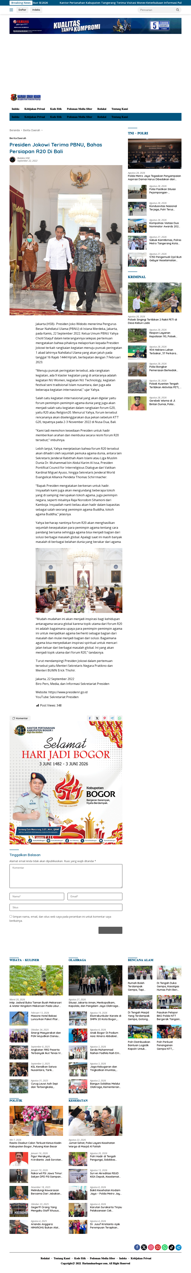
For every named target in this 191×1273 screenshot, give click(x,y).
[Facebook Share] (90, 718)
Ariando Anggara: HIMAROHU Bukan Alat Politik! (44, 1225)
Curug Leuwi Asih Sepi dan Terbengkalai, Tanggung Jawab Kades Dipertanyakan (46, 1085)
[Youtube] (158, 1247)
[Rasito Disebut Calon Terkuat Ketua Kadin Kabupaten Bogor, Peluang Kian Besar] (36, 1121)
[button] (177, 10)
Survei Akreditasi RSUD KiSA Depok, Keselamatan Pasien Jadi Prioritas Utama (106, 1175)
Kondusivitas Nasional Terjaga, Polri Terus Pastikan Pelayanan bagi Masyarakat (164, 207)
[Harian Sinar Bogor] (25, 97)
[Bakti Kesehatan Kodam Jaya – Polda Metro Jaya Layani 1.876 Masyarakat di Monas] (78, 1193)
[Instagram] (151, 1247)
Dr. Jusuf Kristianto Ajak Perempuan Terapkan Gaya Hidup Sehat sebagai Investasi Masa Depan (105, 1225)
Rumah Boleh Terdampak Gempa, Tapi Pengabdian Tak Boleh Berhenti (138, 986)
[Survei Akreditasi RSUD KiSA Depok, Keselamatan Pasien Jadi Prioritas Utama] (78, 1176)
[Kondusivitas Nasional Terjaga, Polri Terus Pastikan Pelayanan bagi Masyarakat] (137, 209)
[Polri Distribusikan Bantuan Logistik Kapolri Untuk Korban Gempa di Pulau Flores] (140, 1032)
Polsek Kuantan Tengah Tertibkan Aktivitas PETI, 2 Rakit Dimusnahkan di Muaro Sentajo (165, 385)
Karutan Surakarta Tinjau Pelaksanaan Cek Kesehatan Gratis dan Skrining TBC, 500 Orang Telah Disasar (106, 1209)
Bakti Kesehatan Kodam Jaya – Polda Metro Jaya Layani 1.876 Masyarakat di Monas (106, 1192)
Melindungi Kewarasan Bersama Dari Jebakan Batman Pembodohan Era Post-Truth (45, 1192)
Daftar (22, 9)
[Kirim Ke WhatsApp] (119, 718)
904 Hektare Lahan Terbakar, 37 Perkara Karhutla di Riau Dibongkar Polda (162, 351)
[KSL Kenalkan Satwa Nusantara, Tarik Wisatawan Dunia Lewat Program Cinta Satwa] (19, 1069)
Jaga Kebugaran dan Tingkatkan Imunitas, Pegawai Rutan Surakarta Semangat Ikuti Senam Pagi (106, 1068)
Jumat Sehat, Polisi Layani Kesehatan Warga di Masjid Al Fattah (92, 1144)
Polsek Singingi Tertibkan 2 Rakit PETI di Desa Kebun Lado (152, 321)
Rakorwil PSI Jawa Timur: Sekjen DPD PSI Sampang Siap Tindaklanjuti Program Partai (46, 1175)
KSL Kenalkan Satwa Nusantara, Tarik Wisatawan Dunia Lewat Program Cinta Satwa (46, 1068)
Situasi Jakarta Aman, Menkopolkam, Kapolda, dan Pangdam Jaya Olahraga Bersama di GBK (93, 1004)
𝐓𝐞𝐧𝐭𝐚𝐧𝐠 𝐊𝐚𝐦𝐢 (120, 109)
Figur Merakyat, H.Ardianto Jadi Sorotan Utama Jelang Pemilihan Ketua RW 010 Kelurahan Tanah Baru (46, 1158)
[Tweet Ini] (97, 718)
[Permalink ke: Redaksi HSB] (12, 159)
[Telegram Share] (112, 718)
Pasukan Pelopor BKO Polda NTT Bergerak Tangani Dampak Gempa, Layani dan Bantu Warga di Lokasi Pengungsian (168, 1016)
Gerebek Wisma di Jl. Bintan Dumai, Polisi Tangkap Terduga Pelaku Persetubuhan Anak (165, 402)
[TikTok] (172, 1247)
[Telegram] (178, 1247)
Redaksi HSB (23, 158)
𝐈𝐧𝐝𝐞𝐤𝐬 (15, 109)
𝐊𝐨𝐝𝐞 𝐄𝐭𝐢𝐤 (56, 109)
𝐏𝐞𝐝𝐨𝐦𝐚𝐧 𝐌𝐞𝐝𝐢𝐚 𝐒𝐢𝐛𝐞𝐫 (79, 109)
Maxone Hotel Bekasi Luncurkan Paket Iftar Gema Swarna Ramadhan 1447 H (44, 1017)
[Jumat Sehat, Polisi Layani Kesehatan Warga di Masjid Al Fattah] (95, 1121)
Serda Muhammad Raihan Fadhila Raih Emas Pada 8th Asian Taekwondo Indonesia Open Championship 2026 (106, 1051)
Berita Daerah (18, 138)
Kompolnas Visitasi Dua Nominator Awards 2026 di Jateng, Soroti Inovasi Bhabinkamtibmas (164, 224)
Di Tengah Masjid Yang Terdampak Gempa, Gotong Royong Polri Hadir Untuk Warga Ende (139, 1016)
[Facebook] (137, 1247)
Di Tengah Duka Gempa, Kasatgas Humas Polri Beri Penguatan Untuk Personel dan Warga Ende (168, 986)
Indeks (36, 9)
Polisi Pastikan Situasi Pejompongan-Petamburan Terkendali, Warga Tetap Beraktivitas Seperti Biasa (165, 190)
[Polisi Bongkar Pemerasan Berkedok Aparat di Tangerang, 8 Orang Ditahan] (137, 369)
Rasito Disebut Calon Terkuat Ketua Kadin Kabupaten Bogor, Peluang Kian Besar (35, 1144)
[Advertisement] (95, 66)
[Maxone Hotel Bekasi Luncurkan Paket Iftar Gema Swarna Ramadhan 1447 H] (19, 1019)
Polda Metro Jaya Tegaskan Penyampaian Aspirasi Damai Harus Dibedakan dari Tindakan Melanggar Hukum (154, 177)
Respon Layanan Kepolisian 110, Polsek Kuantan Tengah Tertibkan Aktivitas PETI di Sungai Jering (165, 334)
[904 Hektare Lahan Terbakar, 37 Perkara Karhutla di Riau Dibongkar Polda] (137, 352)
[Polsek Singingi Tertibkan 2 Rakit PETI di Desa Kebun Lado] (154, 298)
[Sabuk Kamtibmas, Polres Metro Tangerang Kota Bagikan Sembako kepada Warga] (137, 243)
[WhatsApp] (165, 1247)
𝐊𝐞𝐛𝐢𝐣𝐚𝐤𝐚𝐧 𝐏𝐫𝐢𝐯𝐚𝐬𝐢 (34, 109)
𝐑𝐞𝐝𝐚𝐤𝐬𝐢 (101, 109)
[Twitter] (144, 1247)
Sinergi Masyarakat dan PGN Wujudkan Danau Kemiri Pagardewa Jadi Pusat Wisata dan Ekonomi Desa (46, 1034)
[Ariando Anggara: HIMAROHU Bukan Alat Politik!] (19, 1227)
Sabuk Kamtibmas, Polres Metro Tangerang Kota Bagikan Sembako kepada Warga (165, 241)
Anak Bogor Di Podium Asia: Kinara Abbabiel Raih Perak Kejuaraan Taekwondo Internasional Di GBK (106, 1034)
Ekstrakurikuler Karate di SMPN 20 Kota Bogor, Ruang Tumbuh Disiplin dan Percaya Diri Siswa (105, 1017)
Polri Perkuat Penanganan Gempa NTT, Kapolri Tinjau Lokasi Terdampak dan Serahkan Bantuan (168, 1045)
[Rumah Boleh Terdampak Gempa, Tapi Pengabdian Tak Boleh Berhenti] (140, 972)
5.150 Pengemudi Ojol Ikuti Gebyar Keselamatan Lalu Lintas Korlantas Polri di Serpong (165, 258)
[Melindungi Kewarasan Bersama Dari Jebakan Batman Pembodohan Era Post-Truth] (19, 1193)
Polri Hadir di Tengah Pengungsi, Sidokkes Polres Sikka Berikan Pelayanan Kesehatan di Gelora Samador (105, 1158)
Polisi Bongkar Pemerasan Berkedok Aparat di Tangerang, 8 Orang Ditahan (164, 368)
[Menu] (12, 10)
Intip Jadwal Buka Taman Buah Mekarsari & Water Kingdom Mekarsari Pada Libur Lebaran (36, 1004)
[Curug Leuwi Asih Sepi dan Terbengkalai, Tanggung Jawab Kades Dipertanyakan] (19, 1086)
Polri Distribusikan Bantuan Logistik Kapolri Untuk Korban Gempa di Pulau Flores (139, 1045)
